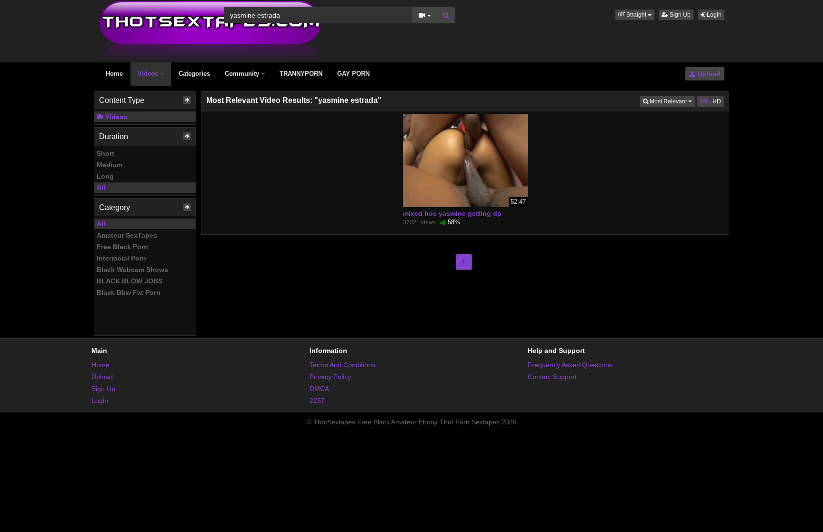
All (101, 187)
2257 (317, 400)
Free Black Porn (122, 247)
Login (713, 14)
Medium (109, 165)
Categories (194, 73)
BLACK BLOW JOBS (129, 281)
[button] (634, 15)
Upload (708, 74)
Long (105, 176)
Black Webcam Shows (132, 269)
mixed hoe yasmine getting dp (452, 213)
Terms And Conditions (342, 365)
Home (114, 73)
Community (243, 73)
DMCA (319, 388)
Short (105, 153)
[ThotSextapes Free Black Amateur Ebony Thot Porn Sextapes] (210, 30)
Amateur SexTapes (127, 235)
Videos (149, 73)
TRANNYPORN (301, 73)
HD (717, 101)
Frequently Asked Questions (570, 365)
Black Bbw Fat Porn (129, 292)
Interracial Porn (121, 258)
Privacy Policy (330, 377)
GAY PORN (353, 73)
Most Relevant (671, 101)
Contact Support (552, 377)
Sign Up (679, 14)
